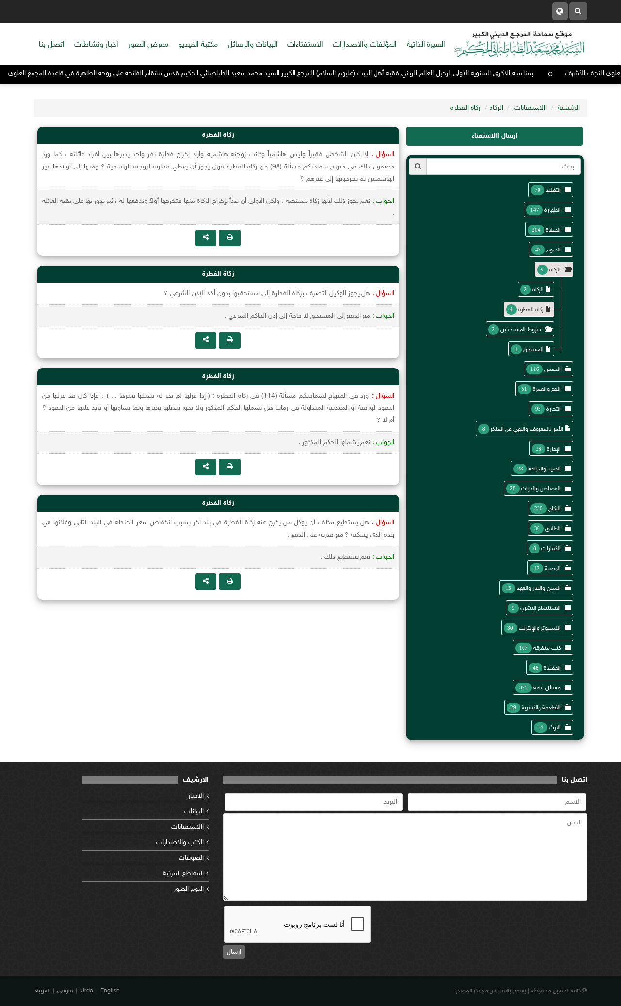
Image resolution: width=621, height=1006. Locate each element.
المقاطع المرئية (183, 874)
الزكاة (496, 108)
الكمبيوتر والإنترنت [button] (540, 628)
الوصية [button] (553, 568)
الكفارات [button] (551, 548)
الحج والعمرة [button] (547, 389)
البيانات (194, 811)
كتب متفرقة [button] (547, 648)
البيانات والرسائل (253, 45)
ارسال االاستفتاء (495, 136)
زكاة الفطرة (465, 108)
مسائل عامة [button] (547, 688)
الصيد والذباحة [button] (544, 469)
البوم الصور (189, 889)
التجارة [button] (553, 409)
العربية (42, 991)
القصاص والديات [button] (541, 489)
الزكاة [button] (555, 270)
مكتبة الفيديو (198, 45)
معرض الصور (148, 45)
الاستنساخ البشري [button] (540, 608)
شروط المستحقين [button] (520, 329)
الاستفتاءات (305, 45)
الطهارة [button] (552, 210)
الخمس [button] (552, 369)
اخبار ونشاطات (96, 45)
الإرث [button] (555, 727)
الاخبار (196, 796)
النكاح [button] (554, 508)
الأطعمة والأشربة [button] (541, 707)
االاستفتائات (530, 108)
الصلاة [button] (553, 230)
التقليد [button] (553, 190)
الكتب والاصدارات (180, 842)
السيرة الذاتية (426, 45)
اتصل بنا (52, 45)
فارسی (65, 991)
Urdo (86, 991)
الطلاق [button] (553, 528)
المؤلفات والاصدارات (365, 45)
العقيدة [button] (552, 668)
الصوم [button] (553, 250)
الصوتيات (191, 858)
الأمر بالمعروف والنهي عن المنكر (526, 429)
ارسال (234, 952)
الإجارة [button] (554, 449)
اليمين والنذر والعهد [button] (539, 588)
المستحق (533, 349)
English (110, 991)
